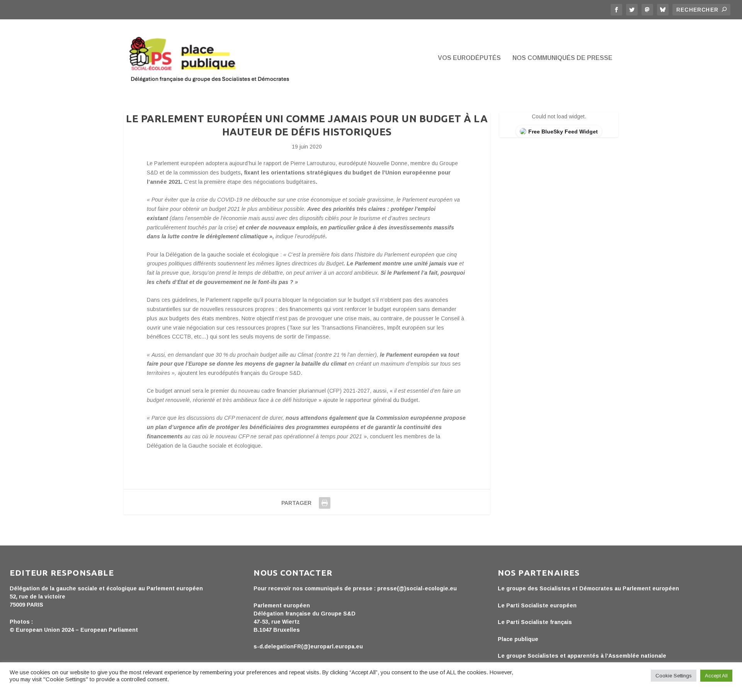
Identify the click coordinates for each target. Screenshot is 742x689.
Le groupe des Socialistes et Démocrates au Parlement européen (588, 588)
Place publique (518, 639)
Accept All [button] (716, 676)
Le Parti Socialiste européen (537, 605)
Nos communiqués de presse (562, 58)
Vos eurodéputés (469, 58)
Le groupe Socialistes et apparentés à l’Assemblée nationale (582, 656)
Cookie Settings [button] (673, 676)
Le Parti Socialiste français (535, 622)
